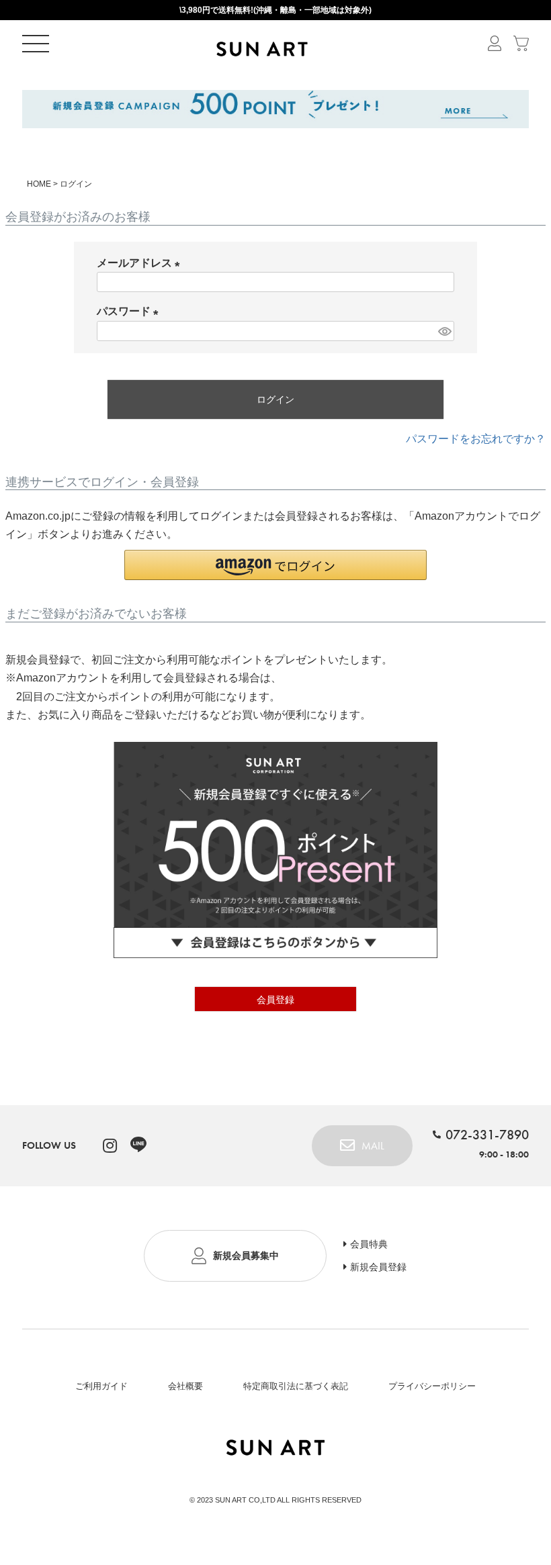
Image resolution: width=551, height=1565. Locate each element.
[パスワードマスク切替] (444, 331)
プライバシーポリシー (432, 1386)
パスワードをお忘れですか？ (476, 438)
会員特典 (369, 1244)
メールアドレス (141, 263)
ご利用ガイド (101, 1386)
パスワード (130, 311)
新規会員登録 (378, 1267)
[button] (275, 565)
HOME (39, 184)
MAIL (373, 1146)
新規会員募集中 (246, 1255)
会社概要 (185, 1386)
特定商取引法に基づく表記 (295, 1386)
